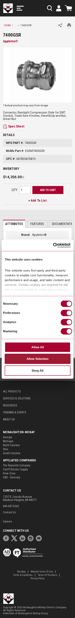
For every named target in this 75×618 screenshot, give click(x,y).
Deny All (37, 370)
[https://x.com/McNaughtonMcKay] (15, 537)
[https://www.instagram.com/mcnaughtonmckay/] (32, 537)
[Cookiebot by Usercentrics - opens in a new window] (53, 245)
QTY (14, 190)
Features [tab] (37, 224)
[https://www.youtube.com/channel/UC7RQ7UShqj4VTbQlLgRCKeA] (40, 537)
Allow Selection (37, 359)
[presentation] (14, 224)
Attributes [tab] (14, 224)
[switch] (66, 313)
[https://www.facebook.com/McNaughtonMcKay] (7, 537)
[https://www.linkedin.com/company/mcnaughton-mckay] (23, 537)
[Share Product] (60, 25)
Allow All (37, 347)
